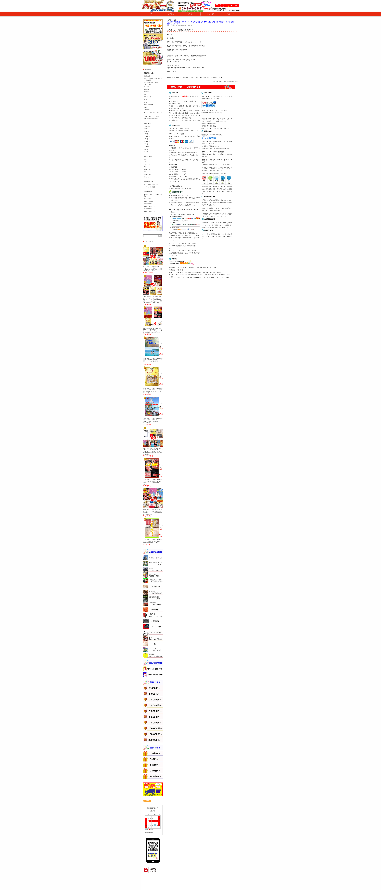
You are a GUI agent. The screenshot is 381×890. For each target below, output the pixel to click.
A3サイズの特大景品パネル (151, 184)
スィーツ (146, 86)
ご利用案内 (171, 14)
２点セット (147, 159)
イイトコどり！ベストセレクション (153, 112)
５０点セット (147, 177)
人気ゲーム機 (147, 97)
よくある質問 (210, 14)
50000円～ (147, 141)
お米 (145, 94)
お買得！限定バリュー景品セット (153, 116)
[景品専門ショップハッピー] (158, 10)
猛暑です (169, 34)
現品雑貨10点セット (149, 203)
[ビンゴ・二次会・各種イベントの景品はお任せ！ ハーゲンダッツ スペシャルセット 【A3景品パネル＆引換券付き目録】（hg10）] (149, 385)
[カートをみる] (233, 7)
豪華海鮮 (146, 92)
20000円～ (147, 136)
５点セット (147, 164)
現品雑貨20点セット (149, 206)
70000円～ (147, 144)
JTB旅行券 (147, 109)
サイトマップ (230, 14)
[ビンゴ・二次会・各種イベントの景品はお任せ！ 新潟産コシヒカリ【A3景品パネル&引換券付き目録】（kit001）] (149, 537)
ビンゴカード (147, 198)
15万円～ (146, 149)
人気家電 (146, 99)
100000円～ (147, 146)
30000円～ (147, 139)
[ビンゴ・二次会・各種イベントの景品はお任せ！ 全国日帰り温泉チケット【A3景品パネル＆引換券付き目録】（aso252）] (149, 355)
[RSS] (147, 801)
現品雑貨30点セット (149, 208)
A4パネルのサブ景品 (149, 187)
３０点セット (147, 174)
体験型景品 (147, 76)
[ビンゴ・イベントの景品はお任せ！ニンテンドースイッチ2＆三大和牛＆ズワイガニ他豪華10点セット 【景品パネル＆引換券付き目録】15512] (149, 264)
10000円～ (147, 134)
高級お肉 (146, 89)
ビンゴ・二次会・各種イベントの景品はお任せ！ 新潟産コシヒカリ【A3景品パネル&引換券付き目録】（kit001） (153, 541)
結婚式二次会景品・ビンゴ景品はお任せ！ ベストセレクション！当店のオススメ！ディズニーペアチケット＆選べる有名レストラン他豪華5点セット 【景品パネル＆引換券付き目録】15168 (153, 299)
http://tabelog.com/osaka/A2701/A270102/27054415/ (185, 67)
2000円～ (146, 129)
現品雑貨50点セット (149, 211)
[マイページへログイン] (221, 7)
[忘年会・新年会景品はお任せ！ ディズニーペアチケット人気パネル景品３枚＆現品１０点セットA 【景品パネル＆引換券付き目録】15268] (149, 507)
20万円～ (146, 151)
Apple (145, 107)
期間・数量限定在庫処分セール (152, 119)
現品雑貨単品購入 (148, 201)
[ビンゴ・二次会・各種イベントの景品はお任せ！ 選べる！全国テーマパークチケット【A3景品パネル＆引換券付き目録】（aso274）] (149, 415)
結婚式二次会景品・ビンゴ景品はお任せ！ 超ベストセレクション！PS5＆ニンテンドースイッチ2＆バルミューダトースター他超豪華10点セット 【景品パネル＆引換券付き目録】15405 (153, 451)
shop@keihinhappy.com (193, 277)
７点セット (147, 167)
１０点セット (147, 169)
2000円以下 (147, 126)
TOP (151, 14)
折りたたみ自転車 (148, 104)
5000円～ (146, 131)
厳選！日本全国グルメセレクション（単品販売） (153, 79)
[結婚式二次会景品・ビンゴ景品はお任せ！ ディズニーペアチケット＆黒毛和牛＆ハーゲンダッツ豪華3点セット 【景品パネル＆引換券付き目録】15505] (149, 325)
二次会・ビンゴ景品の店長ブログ (178, 25)
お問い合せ (190, 14)
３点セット (147, 161)
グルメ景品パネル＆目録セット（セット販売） (152, 83)
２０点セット (147, 172)
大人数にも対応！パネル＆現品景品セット (153, 195)
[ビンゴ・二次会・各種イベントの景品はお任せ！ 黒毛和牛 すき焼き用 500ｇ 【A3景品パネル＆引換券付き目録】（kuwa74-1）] (149, 477)
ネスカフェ (147, 102)
